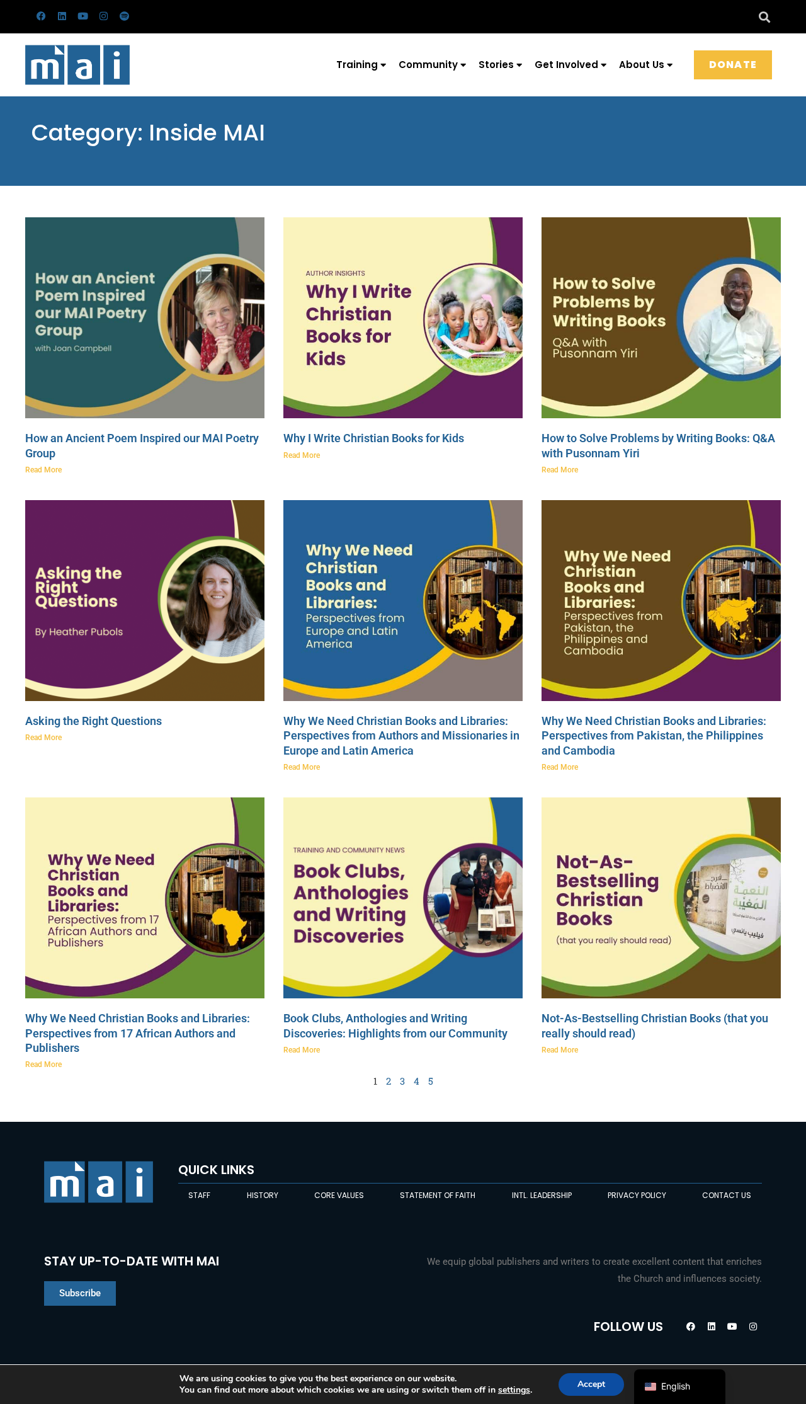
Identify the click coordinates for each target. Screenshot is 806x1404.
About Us (641, 64)
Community (428, 64)
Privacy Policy (637, 1195)
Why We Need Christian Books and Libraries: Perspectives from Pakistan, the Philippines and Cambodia (654, 735)
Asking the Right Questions (93, 721)
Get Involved (566, 64)
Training (357, 64)
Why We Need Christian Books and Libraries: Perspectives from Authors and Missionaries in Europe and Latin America (401, 735)
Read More (43, 469)
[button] (764, 16)
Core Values (339, 1195)
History (262, 1195)
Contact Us (726, 1195)
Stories (496, 64)
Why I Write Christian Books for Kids (373, 438)
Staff (199, 1195)
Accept (591, 1384)
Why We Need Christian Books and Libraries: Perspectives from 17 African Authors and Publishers (137, 1033)
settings (514, 1390)
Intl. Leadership (542, 1195)
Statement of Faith (437, 1195)
